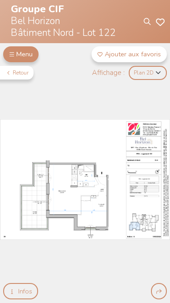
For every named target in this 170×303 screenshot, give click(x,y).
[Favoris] (160, 21)
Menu (24, 54)
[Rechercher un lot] (146, 21)
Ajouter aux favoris (133, 54)
